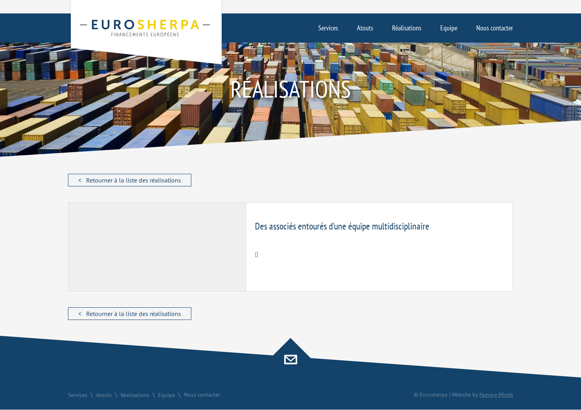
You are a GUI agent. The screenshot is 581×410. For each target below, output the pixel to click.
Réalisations (406, 27)
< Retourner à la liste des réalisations (129, 180)
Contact (290, 361)
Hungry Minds (496, 394)
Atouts (365, 27)
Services (328, 27)
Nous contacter (494, 27)
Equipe (448, 27)
